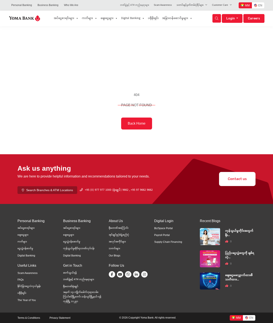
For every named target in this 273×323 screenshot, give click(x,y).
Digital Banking (130, 18)
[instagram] (145, 274)
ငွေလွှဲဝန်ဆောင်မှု (71, 242)
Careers (254, 18)
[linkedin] (137, 274)
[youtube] (121, 274)
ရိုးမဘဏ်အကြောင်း (118, 228)
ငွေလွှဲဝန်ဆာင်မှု (25, 248)
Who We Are (71, 5)
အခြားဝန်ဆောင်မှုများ (175, 18)
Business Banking (48, 5)
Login (230, 18)
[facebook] (113, 274)
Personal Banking (21, 5)
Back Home (136, 123)
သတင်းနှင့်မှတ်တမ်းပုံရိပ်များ (190, 5)
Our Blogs (114, 255)
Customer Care (220, 5)
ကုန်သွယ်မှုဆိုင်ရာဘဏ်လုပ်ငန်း (78, 248)
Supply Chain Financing (168, 241)
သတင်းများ (114, 248)
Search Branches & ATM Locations (49, 190)
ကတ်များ (87, 18)
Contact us (237, 179)
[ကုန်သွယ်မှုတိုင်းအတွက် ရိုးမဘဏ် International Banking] (210, 236)
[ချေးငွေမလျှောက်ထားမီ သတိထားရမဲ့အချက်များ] (210, 281)
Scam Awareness (163, 5)
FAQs (20, 279)
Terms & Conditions (28, 317)
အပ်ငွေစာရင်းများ (64, 18)
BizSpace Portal (163, 228)
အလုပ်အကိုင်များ (117, 242)
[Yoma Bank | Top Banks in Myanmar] (25, 18)
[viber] (129, 274)
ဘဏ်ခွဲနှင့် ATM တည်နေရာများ (134, 5)
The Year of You (26, 300)
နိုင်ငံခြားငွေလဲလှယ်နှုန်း (29, 286)
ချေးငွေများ (107, 18)
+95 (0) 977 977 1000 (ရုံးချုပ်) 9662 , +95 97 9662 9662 (119, 190)
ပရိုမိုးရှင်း (153, 18)
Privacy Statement (59, 317)
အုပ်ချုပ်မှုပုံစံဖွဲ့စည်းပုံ (119, 235)
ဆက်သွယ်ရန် (70, 273)
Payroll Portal (162, 235)
